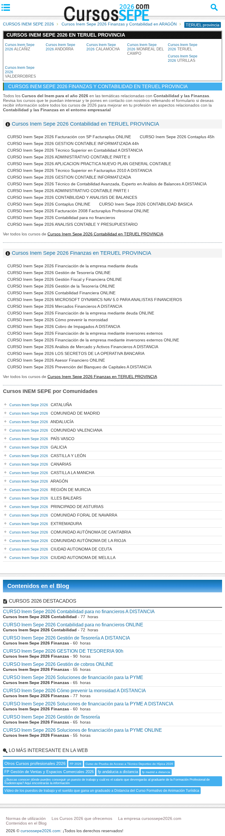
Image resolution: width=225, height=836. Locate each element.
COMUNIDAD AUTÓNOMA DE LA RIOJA (67, 540)
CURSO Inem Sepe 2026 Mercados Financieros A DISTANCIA (64, 306)
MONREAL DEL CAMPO (145, 49)
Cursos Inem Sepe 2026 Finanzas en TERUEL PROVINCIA (81, 253)
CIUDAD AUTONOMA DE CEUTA (60, 549)
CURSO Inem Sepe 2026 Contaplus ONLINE (48, 204)
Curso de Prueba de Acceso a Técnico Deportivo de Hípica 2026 (129, 763)
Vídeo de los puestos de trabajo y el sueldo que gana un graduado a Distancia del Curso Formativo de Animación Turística (101, 791)
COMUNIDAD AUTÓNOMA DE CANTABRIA (70, 532)
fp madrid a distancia (156, 772)
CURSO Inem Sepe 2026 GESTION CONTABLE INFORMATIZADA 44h (73, 143)
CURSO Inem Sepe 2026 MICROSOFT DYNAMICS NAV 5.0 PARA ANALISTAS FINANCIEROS (94, 299)
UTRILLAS (182, 58)
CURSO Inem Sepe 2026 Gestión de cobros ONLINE (58, 664)
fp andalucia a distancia (118, 772)
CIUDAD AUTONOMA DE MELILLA (62, 557)
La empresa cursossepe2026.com (149, 818)
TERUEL (182, 47)
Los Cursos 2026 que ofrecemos (82, 818)
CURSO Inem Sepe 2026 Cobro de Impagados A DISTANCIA (63, 326)
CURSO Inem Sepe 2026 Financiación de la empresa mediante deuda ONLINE (80, 313)
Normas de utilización (26, 818)
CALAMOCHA (103, 47)
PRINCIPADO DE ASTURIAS (56, 506)
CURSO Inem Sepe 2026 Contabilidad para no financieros (61, 217)
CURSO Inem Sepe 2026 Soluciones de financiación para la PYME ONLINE (82, 730)
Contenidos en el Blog (38, 586)
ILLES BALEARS (45, 498)
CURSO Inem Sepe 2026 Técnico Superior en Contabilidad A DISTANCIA (75, 150)
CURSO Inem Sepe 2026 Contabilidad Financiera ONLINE (61, 292)
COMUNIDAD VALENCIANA (55, 430)
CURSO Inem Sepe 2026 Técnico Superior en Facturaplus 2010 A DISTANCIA (79, 170)
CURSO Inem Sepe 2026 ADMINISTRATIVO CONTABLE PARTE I (68, 190)
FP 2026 (75, 763)
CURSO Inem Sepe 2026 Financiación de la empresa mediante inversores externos (85, 333)
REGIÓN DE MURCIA (50, 489)
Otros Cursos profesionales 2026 (35, 763)
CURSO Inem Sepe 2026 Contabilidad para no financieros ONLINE (73, 624)
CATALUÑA (40, 404)
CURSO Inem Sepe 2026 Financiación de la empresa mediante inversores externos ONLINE (93, 340)
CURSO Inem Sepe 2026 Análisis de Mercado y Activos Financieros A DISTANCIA (82, 346)
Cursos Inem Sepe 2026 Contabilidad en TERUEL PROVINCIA (85, 124)
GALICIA (38, 447)
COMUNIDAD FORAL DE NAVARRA (63, 515)
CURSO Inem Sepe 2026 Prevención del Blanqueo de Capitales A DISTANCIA (79, 367)
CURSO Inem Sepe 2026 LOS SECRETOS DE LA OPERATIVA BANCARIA (75, 353)
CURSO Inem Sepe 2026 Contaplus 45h (177, 136)
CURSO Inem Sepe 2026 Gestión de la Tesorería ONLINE (61, 286)
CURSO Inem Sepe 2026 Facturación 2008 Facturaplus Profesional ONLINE (78, 210)
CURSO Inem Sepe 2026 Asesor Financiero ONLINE (56, 360)
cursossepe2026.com (40, 830)
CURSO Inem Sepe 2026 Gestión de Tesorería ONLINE (58, 272)
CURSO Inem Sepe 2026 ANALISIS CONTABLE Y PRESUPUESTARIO (72, 224)
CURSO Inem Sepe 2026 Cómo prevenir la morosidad (57, 319)
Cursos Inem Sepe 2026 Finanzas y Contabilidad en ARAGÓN (119, 24)
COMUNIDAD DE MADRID (54, 413)
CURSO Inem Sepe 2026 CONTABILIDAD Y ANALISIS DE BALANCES (72, 197)
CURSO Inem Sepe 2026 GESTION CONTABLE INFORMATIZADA (69, 177)
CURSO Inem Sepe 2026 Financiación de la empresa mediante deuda (72, 266)
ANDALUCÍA (41, 421)
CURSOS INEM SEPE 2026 (28, 24)
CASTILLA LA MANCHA (51, 472)
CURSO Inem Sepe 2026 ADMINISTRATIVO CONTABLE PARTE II (68, 157)
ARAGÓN (38, 481)
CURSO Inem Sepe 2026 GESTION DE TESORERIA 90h (63, 651)
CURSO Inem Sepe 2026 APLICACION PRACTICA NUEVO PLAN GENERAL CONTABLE (89, 163)
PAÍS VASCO (41, 438)
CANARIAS (40, 464)
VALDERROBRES (20, 72)
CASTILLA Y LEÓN (47, 455)
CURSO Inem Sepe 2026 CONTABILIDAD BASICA (145, 204)
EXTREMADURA (45, 523)
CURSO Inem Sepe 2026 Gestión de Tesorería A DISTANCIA (66, 637)
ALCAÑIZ (20, 47)
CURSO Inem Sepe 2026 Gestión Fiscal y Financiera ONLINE (64, 279)
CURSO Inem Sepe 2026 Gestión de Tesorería (51, 716)
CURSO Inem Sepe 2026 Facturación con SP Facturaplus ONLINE (69, 136)
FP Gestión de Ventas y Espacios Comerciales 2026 (49, 772)
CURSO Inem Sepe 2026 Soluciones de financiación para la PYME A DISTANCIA (88, 703)
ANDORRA (60, 47)
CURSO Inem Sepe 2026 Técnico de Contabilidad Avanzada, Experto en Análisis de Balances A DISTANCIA (107, 184)
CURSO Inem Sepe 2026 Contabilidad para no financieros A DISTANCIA (79, 611)
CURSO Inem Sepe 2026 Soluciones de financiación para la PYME (73, 677)
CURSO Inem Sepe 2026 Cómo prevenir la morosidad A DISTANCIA (74, 690)
